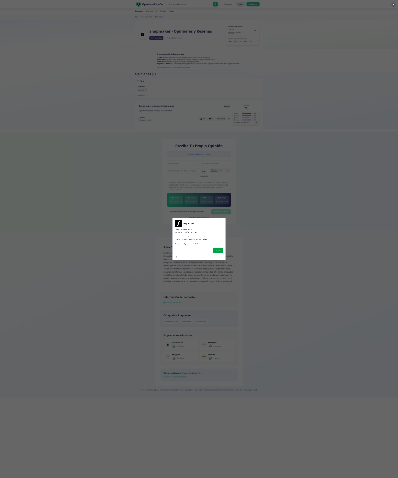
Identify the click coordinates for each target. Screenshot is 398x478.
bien (218, 250)
